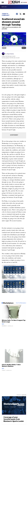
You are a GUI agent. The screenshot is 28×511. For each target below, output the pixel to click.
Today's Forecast (6, 14)
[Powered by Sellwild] (24, 394)
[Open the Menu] (2, 2)
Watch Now (23, 2)
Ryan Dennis (10, 54)
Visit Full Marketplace (21, 303)
